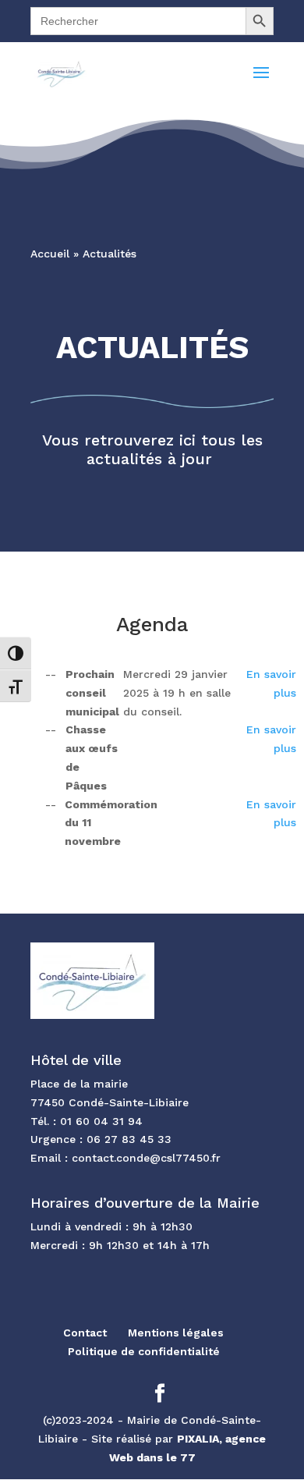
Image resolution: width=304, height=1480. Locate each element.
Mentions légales (176, 1332)
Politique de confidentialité (144, 1351)
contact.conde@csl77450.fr (146, 1158)
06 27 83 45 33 (129, 1139)
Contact (85, 1332)
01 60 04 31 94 (101, 1121)
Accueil (49, 253)
